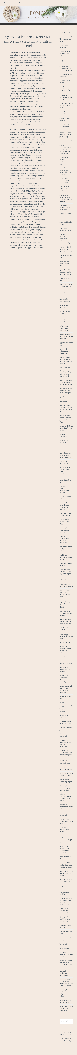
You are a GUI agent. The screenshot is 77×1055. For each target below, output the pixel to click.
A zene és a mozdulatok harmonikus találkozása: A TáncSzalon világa (65, 239)
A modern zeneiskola (66, 141)
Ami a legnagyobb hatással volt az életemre (65, 264)
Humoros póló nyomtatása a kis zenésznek (65, 530)
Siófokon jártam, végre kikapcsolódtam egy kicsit (66, 821)
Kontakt (20, 2)
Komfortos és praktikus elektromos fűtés (66, 636)
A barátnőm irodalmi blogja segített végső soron (66, 39)
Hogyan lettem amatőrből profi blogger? (64, 522)
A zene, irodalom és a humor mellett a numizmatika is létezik (66, 249)
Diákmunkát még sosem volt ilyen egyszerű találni (65, 328)
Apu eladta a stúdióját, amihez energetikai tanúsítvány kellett (66, 272)
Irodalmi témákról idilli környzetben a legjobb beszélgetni (65, 572)
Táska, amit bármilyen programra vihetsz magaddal (66, 873)
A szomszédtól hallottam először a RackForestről (65, 180)
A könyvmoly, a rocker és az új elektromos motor (66, 105)
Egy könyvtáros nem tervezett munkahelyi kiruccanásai (66, 399)
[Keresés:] (66, 1021)
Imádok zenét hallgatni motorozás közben (66, 557)
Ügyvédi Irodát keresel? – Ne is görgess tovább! (64, 911)
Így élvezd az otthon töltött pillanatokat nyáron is (66, 549)
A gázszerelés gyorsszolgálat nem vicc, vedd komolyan (66, 68)
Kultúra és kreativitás (66, 663)
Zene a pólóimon (65, 948)
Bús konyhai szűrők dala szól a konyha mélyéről (65, 320)
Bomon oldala (8, 2)
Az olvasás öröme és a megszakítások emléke (66, 293)
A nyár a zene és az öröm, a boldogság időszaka (65, 1041)
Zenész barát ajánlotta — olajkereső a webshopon (66, 1008)
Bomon (38, 13)
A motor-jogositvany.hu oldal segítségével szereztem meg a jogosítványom (65, 149)
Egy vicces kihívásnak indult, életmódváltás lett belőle (66, 428)
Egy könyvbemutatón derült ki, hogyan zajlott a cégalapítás (66, 391)
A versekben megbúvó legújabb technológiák (65, 207)
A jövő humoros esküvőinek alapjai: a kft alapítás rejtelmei (66, 89)
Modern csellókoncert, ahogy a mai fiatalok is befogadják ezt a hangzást (66, 707)
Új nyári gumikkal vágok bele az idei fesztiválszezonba (65, 919)
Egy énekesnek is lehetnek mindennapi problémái (66, 336)
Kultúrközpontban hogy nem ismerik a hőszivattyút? (66, 669)
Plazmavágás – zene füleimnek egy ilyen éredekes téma (66, 788)
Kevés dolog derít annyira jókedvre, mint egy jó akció (66, 613)
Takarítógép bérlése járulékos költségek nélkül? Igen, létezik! (66, 865)
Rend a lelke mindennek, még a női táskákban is (66, 807)
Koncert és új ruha (65, 642)
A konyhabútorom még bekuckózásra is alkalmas (66, 97)
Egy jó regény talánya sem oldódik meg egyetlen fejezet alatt (66, 382)
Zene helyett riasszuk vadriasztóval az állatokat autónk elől (66, 963)
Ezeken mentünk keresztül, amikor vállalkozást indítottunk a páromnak (65, 472)
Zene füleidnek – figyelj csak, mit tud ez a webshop (66, 954)
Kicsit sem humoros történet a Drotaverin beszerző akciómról (66, 622)
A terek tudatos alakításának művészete (64, 189)
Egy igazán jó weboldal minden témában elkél (65, 351)
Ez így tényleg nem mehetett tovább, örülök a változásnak (66, 455)
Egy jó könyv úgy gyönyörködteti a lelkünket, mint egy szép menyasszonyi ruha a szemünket (65, 372)
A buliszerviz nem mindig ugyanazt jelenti (65, 54)
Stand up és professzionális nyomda (64, 830)
